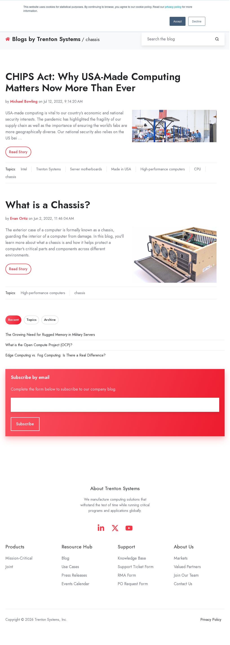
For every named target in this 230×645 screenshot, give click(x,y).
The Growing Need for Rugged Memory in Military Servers (50, 334)
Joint (9, 567)
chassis (10, 176)
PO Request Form (133, 584)
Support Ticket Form (135, 567)
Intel (24, 169)
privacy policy (173, 7)
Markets (181, 558)
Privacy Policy (210, 619)
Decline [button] (196, 21)
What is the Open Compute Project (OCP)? (38, 344)
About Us (184, 546)
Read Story (18, 151)
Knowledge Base (132, 558)
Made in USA (121, 169)
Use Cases (70, 567)
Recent (13, 319)
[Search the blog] (217, 39)
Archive (50, 319)
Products (14, 546)
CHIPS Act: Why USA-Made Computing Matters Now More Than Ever (93, 82)
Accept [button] (177, 21)
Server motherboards (86, 169)
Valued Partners (187, 567)
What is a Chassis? (47, 205)
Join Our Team (186, 575)
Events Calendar (75, 584)
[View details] (101, 528)
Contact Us (183, 584)
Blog (65, 558)
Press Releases (74, 575)
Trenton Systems (48, 169)
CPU (197, 169)
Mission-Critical (18, 558)
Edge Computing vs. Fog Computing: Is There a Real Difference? (55, 355)
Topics (31, 319)
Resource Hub (77, 546)
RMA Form (127, 575)
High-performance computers (162, 169)
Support (126, 546)
